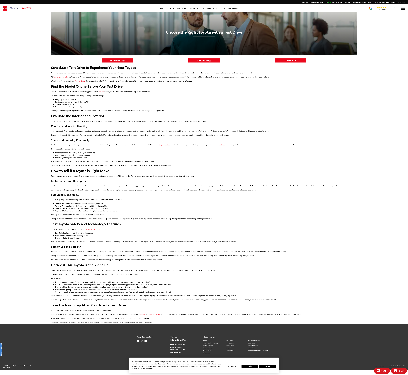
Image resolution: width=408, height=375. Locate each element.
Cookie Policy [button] (194, 366)
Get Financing (204, 60)
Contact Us (290, 60)
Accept (267, 366)
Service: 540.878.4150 (356, 2)
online (101, 91)
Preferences (232, 366)
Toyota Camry (80, 81)
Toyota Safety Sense (92, 229)
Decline (250, 366)
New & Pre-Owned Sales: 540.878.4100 (320, 2)
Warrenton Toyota (60, 76)
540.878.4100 (178, 340)
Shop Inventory (117, 60)
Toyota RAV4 (164, 144)
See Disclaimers (175, 352)
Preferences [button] (149, 368)
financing (141, 314)
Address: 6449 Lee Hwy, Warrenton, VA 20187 (390, 2)
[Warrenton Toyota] (20, 8)
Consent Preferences (1, 349)
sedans (222, 144)
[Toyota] (5, 8)
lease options (154, 314)
